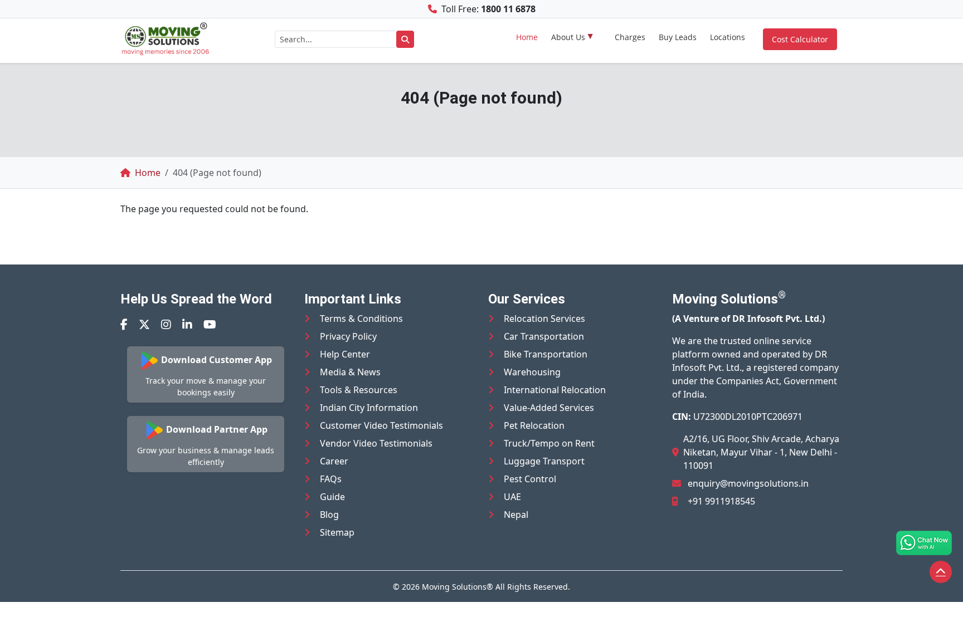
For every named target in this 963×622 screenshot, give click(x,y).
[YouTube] (209, 324)
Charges (630, 37)
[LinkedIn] (187, 324)
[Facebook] (124, 324)
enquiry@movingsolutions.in (748, 483)
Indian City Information (369, 407)
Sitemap (337, 532)
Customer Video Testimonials (381, 425)
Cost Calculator (800, 39)
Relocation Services (544, 318)
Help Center (345, 354)
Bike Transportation (545, 354)
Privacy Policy (348, 336)
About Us (568, 37)
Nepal (516, 514)
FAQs (331, 479)
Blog (329, 514)
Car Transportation (544, 336)
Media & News (350, 372)
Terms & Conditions (361, 318)
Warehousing (532, 372)
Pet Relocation (534, 425)
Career (334, 461)
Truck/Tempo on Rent (549, 443)
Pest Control (530, 479)
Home (527, 37)
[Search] (405, 39)
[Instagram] (166, 324)
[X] (144, 324)
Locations (727, 37)
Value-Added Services (549, 407)
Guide (332, 497)
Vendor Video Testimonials (376, 443)
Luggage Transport (544, 461)
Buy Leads (678, 37)
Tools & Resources (358, 390)
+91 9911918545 (721, 501)
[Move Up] (941, 572)
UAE (512, 497)
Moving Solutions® (457, 586)
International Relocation (555, 390)
